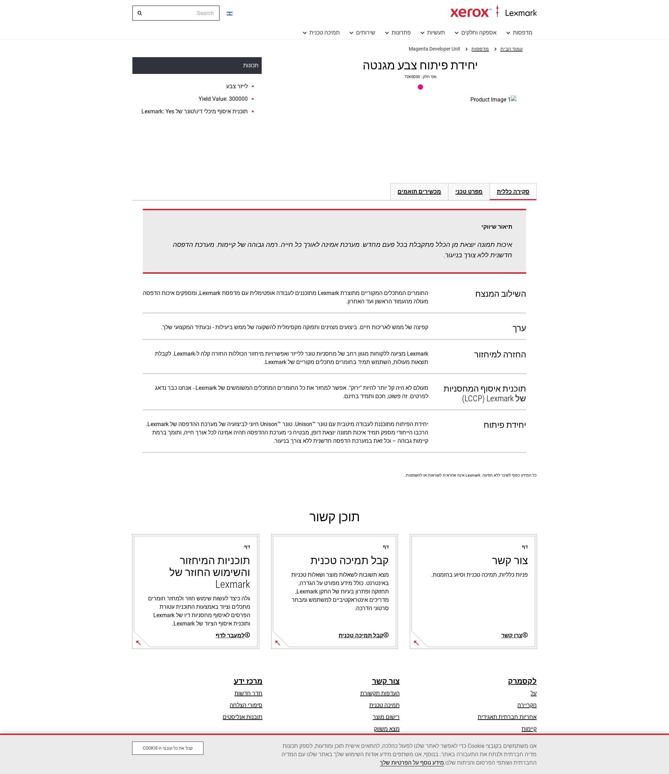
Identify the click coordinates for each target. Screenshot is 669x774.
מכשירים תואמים (419, 191)
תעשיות (436, 32)
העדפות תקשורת (380, 693)
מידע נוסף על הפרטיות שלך (412, 762)
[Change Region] (230, 13)
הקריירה (527, 705)
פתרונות (401, 32)
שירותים (365, 32)
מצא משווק (387, 729)
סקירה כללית (513, 191)
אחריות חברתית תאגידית (507, 717)
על (534, 693)
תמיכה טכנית (324, 32)
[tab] (513, 191)
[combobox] (176, 13)
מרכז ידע (248, 681)
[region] (334, 754)
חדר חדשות (248, 693)
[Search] (139, 13)
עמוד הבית (494, 11)
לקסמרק (522, 681)
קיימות (529, 729)
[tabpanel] (334, 332)
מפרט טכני (469, 191)
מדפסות (522, 32)
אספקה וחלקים (479, 32)
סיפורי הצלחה (246, 705)
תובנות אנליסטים (242, 717)
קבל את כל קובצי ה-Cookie (168, 748)
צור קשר (386, 681)
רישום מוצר (386, 717)
